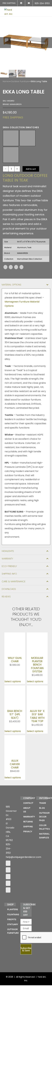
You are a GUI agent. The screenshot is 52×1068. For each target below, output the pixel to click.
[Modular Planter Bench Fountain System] (37, 634)
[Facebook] (5, 267)
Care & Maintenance (13, 581)
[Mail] (8, 909)
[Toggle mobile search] (41, 9)
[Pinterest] (16, 267)
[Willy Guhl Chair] (14, 634)
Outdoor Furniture (20, 81)
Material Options (11, 284)
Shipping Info (9, 573)
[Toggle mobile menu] (46, 9)
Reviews (6, 596)
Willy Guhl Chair (15, 655)
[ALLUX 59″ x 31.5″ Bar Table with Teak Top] (37, 687)
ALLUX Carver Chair (15, 777)
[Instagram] (8, 896)
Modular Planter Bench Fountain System (37, 664)
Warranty (7, 558)
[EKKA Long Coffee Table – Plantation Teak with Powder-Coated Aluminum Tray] (26, 42)
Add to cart (31, 169)
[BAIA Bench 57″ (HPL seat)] (14, 687)
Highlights (8, 551)
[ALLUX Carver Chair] (14, 750)
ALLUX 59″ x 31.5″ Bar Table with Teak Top (37, 729)
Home (6, 81)
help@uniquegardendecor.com (23, 883)
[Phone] (8, 916)
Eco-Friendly (9, 566)
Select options (12, 681)
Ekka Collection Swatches (21, 127)
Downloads (9, 589)
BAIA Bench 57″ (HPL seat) (14, 714)
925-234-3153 (8, 875)
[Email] (21, 267)
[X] (10, 267)
